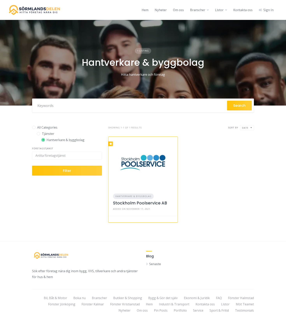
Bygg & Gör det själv (163, 298)
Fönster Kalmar (93, 304)
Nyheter (161, 10)
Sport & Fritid (219, 310)
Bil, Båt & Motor (55, 298)
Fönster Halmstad (241, 298)
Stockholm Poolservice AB (140, 203)
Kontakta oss (243, 10)
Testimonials (244, 310)
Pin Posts (161, 310)
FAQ (219, 298)
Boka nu (79, 298)
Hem (145, 10)
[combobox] (247, 127)
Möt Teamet (245, 304)
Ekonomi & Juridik (197, 298)
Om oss (178, 10)
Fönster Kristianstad (125, 304)
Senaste (155, 264)
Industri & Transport (174, 304)
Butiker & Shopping (127, 298)
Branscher (197, 10)
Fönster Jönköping (61, 304)
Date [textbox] (245, 127)
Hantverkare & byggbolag (133, 196)
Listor (219, 10)
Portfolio (180, 310)
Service (198, 310)
